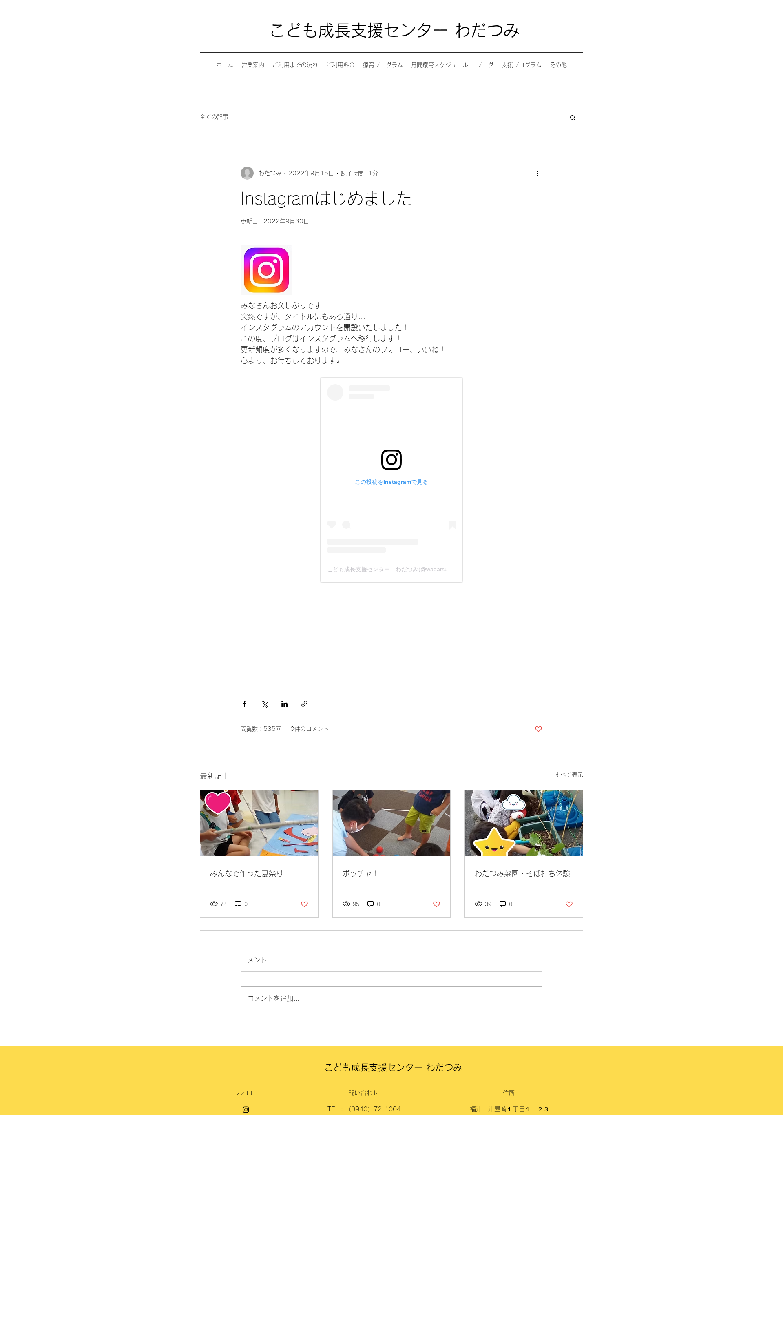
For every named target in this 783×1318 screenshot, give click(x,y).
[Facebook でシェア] (244, 704)
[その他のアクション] (537, 173)
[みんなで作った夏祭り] (259, 823)
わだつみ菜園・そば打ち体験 (522, 873)
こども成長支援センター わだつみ (394, 30)
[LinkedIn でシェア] (284, 704)
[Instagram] (246, 1110)
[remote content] (391, 480)
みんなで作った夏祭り (246, 873)
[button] (573, 117)
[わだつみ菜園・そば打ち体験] (524, 823)
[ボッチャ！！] (392, 823)
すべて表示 (569, 774)
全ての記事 (214, 117)
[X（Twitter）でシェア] (264, 704)
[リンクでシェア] (304, 704)
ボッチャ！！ (365, 873)
